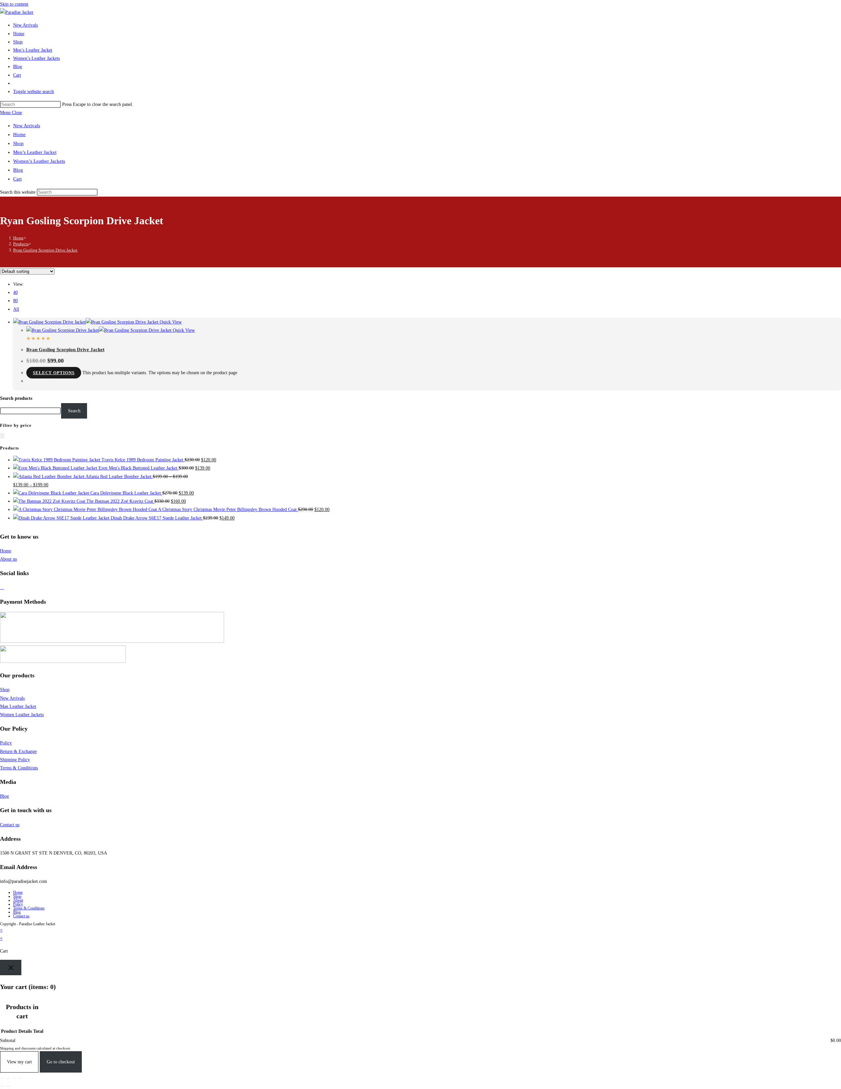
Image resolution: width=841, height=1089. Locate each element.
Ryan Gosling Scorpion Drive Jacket (45, 250)
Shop (18, 143)
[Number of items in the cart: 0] (2, 436)
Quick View (170, 322)
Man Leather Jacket (18, 706)
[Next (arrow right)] (8, 1086)
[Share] (14, 1078)
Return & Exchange (18, 751)
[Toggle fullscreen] (8, 1078)
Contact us (9, 824)
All (16, 309)
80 (15, 300)
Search (74, 410)
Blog (18, 170)
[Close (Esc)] (20, 1078)
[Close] (10, 967)
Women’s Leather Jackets (39, 161)
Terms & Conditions (19, 767)
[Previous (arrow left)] (2, 1086)
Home (19, 134)
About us (8, 559)
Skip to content (14, 4)
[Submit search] (101, 193)
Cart (17, 179)
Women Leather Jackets (22, 714)
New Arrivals (26, 125)
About (18, 900)
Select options (54, 372)
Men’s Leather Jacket (35, 152)
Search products (16, 398)
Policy (6, 742)
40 (15, 292)
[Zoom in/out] (2, 1078)
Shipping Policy (15, 759)
